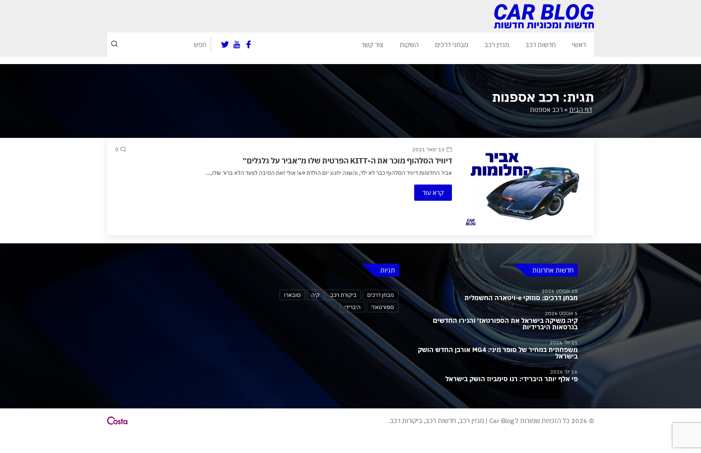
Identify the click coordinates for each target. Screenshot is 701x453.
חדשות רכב (540, 45)
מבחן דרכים (380, 294)
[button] (114, 44)
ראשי (579, 45)
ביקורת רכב (343, 294)
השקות (409, 45)
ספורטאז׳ (382, 307)
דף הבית (580, 109)
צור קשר (372, 45)
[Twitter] (225, 45)
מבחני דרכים (451, 45)
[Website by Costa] (117, 421)
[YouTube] (237, 45)
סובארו (292, 294)
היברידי (352, 307)
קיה (315, 294)
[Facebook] (248, 45)
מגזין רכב (496, 45)
